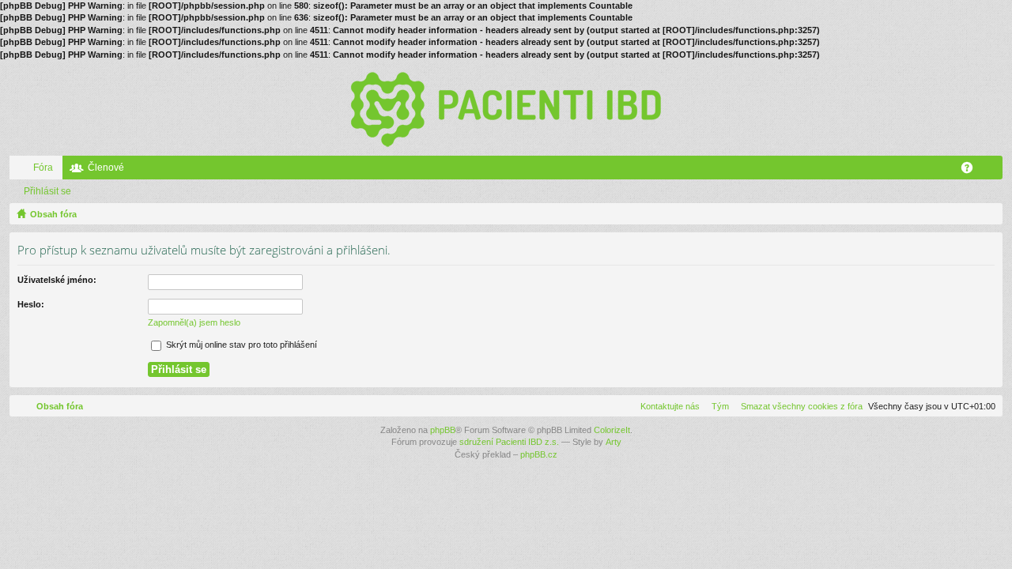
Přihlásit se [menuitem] (994, 170)
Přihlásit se (47, 191)
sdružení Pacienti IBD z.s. (509, 442)
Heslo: (30, 304)
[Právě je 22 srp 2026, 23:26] (987, 214)
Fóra (43, 167)
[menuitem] (798, 406)
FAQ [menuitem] (972, 170)
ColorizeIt (612, 430)
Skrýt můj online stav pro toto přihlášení (240, 344)
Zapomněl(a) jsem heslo (194, 322)
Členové (106, 167)
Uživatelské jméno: (56, 279)
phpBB (442, 430)
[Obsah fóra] (506, 108)
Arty (613, 442)
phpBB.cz (538, 454)
